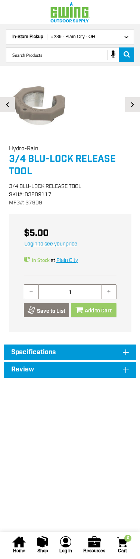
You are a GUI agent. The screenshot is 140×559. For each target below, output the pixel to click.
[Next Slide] (132, 104)
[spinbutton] (70, 292)
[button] (70, 105)
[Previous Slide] (7, 104)
